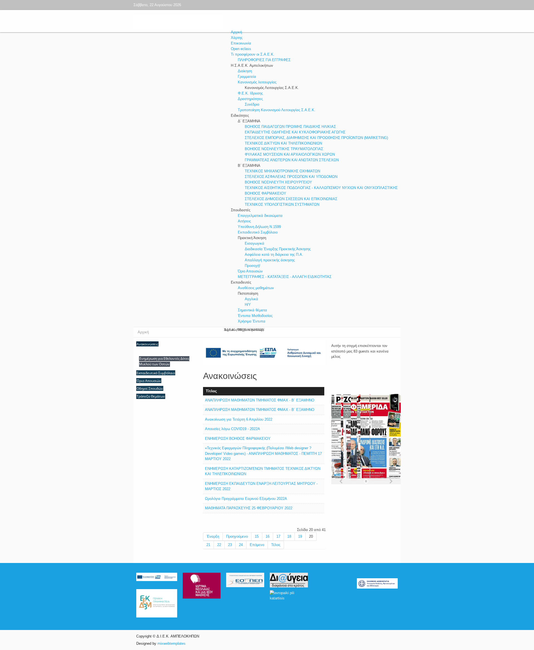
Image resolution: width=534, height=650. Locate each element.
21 (208, 545)
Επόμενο (257, 545)
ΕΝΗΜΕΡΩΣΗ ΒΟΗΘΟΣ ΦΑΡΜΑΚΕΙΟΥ (238, 438)
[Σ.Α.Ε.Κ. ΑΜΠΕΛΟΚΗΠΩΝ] (231, 22)
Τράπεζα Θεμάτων (151, 396)
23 (230, 545)
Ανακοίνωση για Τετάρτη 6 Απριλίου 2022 (238, 419)
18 (289, 536)
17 (278, 536)
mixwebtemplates (171, 643)
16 (268, 536)
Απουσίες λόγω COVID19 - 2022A (232, 429)
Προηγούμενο (237, 536)
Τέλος (275, 545)
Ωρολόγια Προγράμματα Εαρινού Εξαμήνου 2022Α (246, 499)
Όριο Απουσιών (149, 380)
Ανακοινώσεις (147, 344)
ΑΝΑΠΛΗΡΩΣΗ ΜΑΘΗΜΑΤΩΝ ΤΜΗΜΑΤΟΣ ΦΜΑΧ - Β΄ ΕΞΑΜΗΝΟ (259, 400)
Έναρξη (213, 536)
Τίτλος (211, 391)
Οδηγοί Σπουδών (150, 388)
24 (241, 545)
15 (257, 536)
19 (300, 536)
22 (219, 545)
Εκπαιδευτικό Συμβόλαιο (156, 373)
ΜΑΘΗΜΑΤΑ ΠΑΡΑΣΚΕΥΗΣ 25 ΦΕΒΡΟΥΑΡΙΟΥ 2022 (248, 508)
